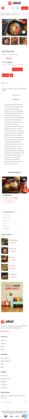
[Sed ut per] (4, 258)
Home (2, 14)
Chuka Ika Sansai (13, 240)
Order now (9, 201)
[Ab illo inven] (4, 267)
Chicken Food (6, 215)
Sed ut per (12, 257)
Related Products (14, 172)
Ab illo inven (12, 266)
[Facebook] (1, 331)
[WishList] (11, 75)
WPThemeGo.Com (21, 413)
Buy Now (5, 75)
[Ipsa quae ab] (4, 250)
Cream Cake (6, 220)
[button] (3, 8)
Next (27, 41)
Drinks (14, 88)
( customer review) (13, 54)
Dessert (8, 14)
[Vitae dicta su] (4, 276)
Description (16, 95)
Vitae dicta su (13, 274)
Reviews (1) (16, 99)
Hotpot (25, 88)
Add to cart (17, 69)
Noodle (4, 90)
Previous (2, 41)
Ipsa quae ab (12, 248)
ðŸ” (23, 32)
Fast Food (19, 88)
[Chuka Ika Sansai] (4, 241)
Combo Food (6, 217)
